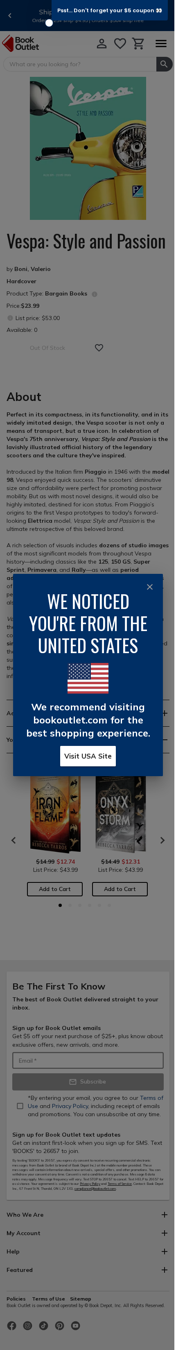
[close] (150, 587)
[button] (110, 10)
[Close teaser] (49, 23)
